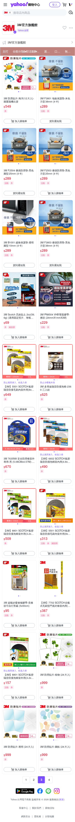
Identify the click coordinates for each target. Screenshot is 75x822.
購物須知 (49, 807)
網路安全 (25, 816)
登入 (54, 4)
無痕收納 (69, 51)
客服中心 (23, 807)
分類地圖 (49, 816)
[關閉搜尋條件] (10, 12)
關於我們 (36, 807)
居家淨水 (48, 51)
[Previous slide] (4, 73)
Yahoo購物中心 (25, 4)
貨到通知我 (55, 121)
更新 (61, 799)
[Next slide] (34, 73)
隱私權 (37, 816)
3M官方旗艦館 (17, 42)
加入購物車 (21, 121)
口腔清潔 (59, 51)
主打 (5, 51)
